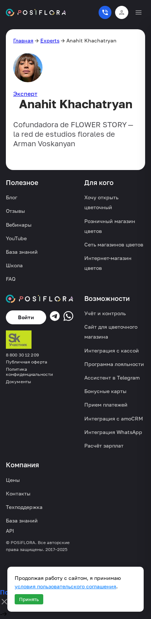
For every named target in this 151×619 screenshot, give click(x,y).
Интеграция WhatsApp (113, 432)
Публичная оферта (26, 362)
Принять (29, 599)
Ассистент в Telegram (112, 377)
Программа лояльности (114, 364)
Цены (13, 480)
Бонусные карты (105, 391)
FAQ (10, 279)
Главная (23, 40)
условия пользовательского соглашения (65, 586)
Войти (26, 317)
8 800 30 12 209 (22, 355)
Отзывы (15, 211)
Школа (14, 265)
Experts (49, 40)
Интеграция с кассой (111, 350)
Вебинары (19, 225)
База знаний (22, 252)
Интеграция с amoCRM (113, 418)
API (10, 531)
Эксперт (25, 93)
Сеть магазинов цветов (113, 244)
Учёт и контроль (105, 313)
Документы (18, 381)
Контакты (18, 493)
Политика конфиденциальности (29, 372)
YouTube (16, 238)
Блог (11, 197)
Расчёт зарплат (104, 445)
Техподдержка (24, 507)
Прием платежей (106, 404)
